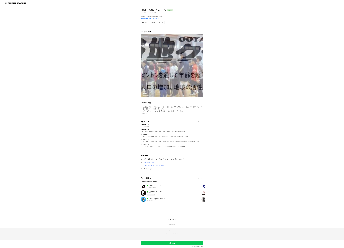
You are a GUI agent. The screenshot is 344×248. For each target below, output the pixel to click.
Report (166, 233)
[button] (153, 22)
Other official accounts (174, 233)
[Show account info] (170, 10)
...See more (145, 113)
